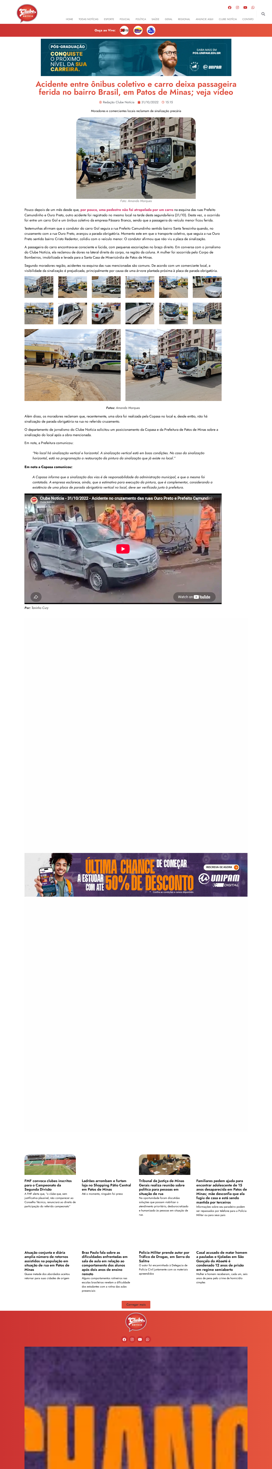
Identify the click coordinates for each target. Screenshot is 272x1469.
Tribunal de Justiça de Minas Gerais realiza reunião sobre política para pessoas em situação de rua (162, 1187)
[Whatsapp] (252, 7)
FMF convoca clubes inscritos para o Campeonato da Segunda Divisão (48, 1185)
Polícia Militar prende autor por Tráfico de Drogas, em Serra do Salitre (164, 1257)
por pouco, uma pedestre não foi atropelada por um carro (126, 209)
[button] (263, 14)
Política (141, 19)
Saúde (155, 19)
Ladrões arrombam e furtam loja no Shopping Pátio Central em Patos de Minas (106, 1185)
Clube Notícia (228, 19)
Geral (168, 19)
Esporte (109, 19)
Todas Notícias (88, 19)
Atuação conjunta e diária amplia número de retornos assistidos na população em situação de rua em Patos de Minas (46, 1261)
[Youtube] (245, 7)
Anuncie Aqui (204, 19)
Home (69, 19)
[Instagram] (237, 7)
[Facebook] (229, 7)
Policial (125, 19)
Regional (184, 19)
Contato (247, 19)
